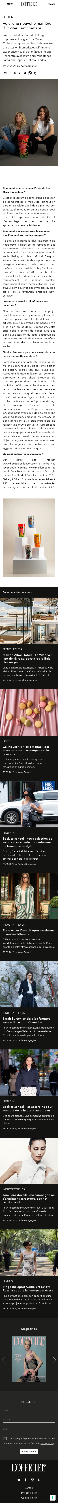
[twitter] (25, 74)
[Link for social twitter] (18, 1480)
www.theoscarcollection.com (20, 463)
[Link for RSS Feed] (39, 1480)
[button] (54, 1359)
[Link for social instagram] (32, 1480)
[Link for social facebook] (25, 1480)
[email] (5, 74)
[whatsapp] (30, 74)
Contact (28, 1487)
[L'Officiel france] (29, 4)
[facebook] (10, 74)
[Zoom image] (29, 537)
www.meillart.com (39, 467)
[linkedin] (20, 74)
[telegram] (34, 74)
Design (8, 17)
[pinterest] (15, 74)
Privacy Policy (47, 1443)
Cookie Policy (29, 1497)
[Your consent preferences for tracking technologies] (53, 1498)
